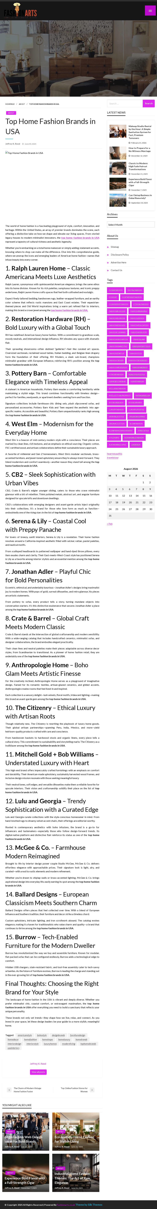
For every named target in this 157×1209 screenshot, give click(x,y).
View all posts (38, 1072)
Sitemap (115, 246)
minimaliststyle (116, 416)
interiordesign (14, 1043)
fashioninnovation (118, 339)
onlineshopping (137, 416)
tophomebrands (88, 1043)
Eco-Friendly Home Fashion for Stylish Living (74, 1139)
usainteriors (13, 1047)
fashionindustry (139, 332)
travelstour (113, 457)
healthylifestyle (137, 374)
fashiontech (135, 353)
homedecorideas (117, 381)
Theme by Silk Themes (88, 1204)
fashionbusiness (117, 318)
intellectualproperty (120, 395)
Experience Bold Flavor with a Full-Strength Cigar (25, 1180)
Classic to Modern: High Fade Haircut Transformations (138, 166)
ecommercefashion (118, 304)
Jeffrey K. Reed (13, 144)
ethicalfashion (141, 304)
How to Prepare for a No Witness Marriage (140, 149)
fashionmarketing (118, 346)
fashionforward (117, 332)
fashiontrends (116, 360)
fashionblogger (117, 311)
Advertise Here (118, 262)
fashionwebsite (140, 367)
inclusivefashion (117, 388)
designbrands (58, 1035)
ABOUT (22, 104)
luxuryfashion (116, 409)
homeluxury (64, 1039)
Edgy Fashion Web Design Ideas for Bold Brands (23, 1139)
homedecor (13, 1039)
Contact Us (116, 270)
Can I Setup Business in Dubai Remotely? (140, 197)
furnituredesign (77, 1035)
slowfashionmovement (121, 430)
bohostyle (42, 1035)
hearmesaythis (114, 453)
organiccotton (117, 423)
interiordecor (143, 395)
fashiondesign (137, 318)
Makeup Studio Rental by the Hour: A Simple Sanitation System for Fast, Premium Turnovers (140, 132)
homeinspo (47, 1039)
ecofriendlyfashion (132, 297)
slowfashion (136, 423)
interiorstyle (32, 1043)
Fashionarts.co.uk (66, 1205)
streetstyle (143, 430)
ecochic (113, 297)
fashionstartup (116, 353)
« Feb (110, 523)
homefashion (30, 1039)
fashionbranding (138, 311)
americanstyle (25, 1035)
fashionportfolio (141, 346)
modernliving (68, 1043)
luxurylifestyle (136, 409)
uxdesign (135, 444)
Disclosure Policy (120, 254)
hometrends (81, 1039)
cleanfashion (116, 290)
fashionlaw (139, 339)
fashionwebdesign (118, 367)
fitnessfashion (116, 374)
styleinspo (114, 437)
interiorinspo (135, 402)
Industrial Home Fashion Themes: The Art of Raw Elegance (72, 1178)
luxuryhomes (50, 1043)
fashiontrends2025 (137, 360)
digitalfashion (135, 290)
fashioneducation (139, 325)
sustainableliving (117, 444)
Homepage (10, 104)
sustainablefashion (134, 437)
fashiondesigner (117, 325)
